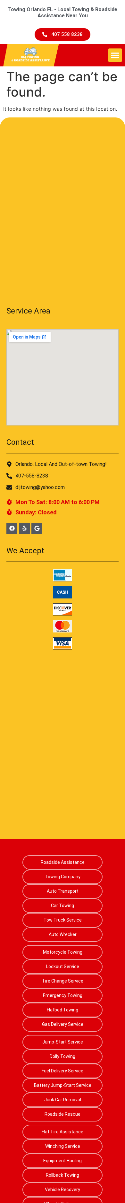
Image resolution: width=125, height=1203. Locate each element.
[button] (115, 55)
